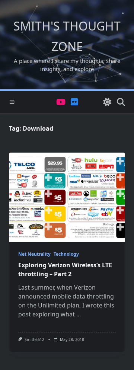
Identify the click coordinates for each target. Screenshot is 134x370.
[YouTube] (61, 102)
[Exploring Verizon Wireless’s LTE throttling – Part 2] (67, 197)
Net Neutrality (34, 254)
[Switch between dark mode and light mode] (107, 102)
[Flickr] (74, 102)
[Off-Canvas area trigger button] (12, 102)
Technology (66, 254)
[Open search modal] (121, 102)
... (78, 314)
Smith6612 (34, 339)
